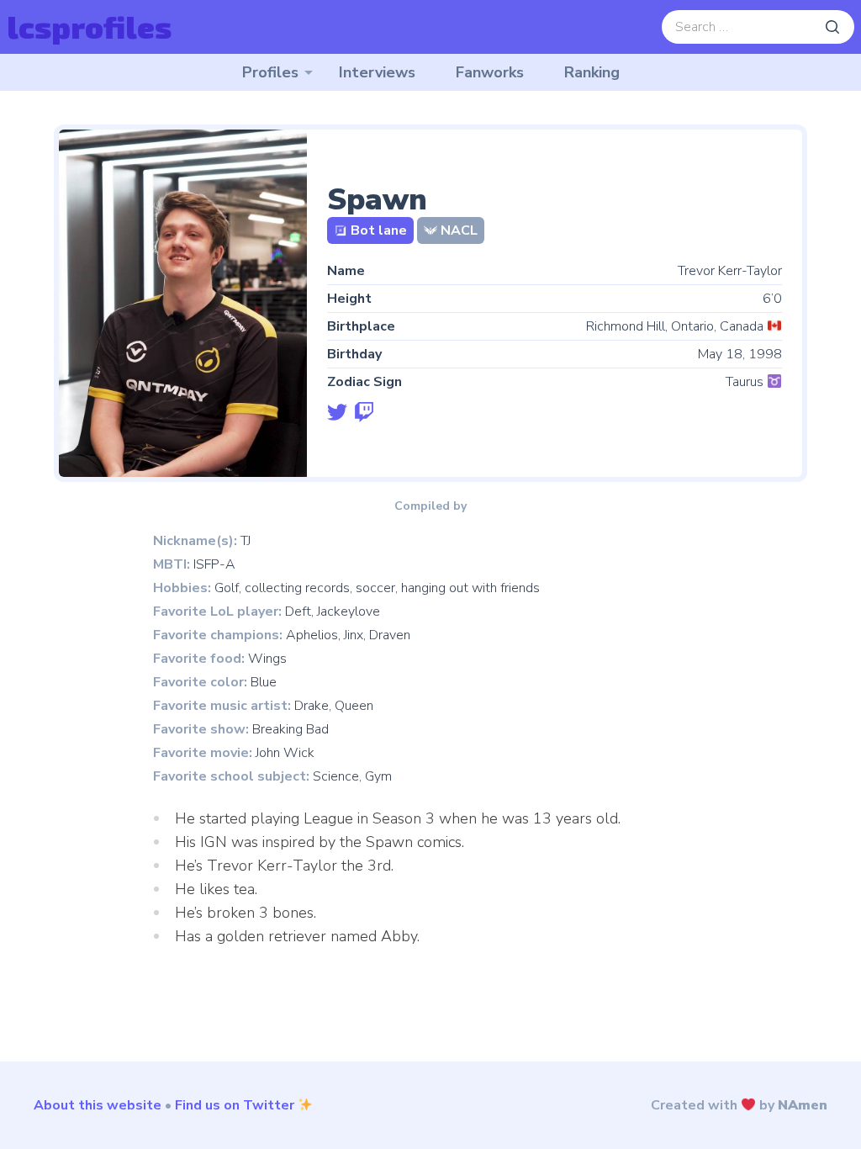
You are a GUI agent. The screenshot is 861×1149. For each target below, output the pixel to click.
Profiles (270, 72)
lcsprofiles (89, 26)
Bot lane (379, 230)
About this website (97, 1105)
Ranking (592, 72)
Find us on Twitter (234, 1105)
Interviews (377, 72)
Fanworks (490, 72)
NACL (459, 230)
